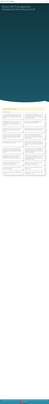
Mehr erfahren (27, 403)
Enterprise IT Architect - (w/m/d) (31, 141)
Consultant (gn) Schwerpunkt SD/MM (10, 134)
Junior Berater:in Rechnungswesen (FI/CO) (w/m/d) (34, 114)
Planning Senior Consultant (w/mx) (9, 128)
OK (22, 403)
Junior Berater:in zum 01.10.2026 (9, 148)
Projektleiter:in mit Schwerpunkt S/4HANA (11, 155)
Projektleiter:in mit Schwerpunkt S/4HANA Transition (34, 148)
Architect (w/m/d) (8, 121)
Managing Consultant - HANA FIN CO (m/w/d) (11, 162)
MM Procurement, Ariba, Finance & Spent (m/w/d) (34, 162)
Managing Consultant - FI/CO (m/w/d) (10, 167)
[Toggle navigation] (47, 2)
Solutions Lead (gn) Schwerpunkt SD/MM (32, 134)
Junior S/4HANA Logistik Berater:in (9, 114)
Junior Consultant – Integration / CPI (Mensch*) (12, 172)
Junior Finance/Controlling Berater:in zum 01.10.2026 (34, 155)
